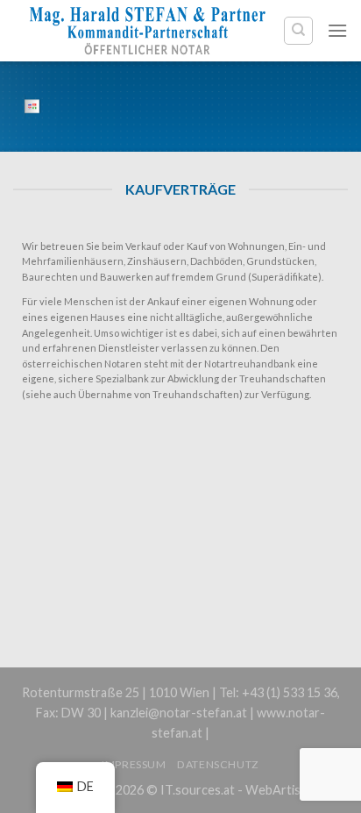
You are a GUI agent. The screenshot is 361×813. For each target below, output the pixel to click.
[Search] (298, 31)
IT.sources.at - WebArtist (233, 789)
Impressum (134, 764)
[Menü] (337, 30)
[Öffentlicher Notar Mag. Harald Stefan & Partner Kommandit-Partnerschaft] (148, 30)
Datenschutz (218, 764)
